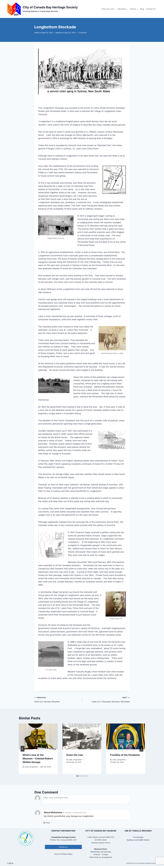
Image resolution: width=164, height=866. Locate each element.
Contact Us (150, 9)
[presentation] (38, 736)
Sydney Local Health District (138, 840)
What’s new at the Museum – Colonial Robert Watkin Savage (38, 759)
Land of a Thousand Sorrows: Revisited (110, 700)
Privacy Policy (67, 854)
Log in (10, 863)
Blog (142, 9)
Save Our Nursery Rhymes (47, 700)
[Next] (141, 749)
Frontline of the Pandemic (125, 755)
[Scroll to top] (157, 856)
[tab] (77, 776)
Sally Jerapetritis (31, 767)
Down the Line (74, 755)
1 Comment (82, 33)
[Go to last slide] (22, 749)
